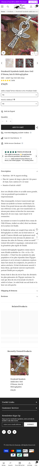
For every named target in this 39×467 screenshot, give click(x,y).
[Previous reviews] (2, 156)
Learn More (33, 2)
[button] (32, 53)
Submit (30, 424)
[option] (19, 34)
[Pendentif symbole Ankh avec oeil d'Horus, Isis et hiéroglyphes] (19, 365)
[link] (10, 338)
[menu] (2, 6)
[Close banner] (37, 2)
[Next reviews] (36, 156)
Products (10, 11)
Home (3, 11)
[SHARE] (36, 127)
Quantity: (4, 117)
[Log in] (31, 6)
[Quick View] (12, 369)
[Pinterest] (14, 432)
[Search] (8, 6)
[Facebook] (4, 432)
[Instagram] (9, 432)
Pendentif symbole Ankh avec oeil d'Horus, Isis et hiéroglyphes (18, 383)
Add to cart (18, 127)
